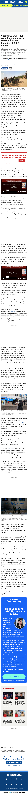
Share (5, 68)
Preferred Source (8, 59)
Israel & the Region (11, 747)
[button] (26, 2)
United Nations (5, 751)
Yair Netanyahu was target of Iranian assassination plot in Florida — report (20, 703)
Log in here (18, 765)
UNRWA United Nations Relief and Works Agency (12, 749)
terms (20, 163)
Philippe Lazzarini (19, 750)
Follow (12, 64)
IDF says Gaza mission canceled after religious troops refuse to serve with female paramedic (8, 721)
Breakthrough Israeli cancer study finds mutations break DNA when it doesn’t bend (20, 720)
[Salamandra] (22, 792)
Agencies (19, 64)
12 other (13, 311)
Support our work (14, 677)
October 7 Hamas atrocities (19, 751)
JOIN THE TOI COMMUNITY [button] (14, 762)
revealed (22, 422)
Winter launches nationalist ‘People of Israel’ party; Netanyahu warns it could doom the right (8, 704)
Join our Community (6, 5)
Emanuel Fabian (6, 64)
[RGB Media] (11, 792)
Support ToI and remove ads (21, 5)
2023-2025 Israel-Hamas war (8, 750)
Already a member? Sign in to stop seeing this (14, 680)
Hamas (10, 751)
